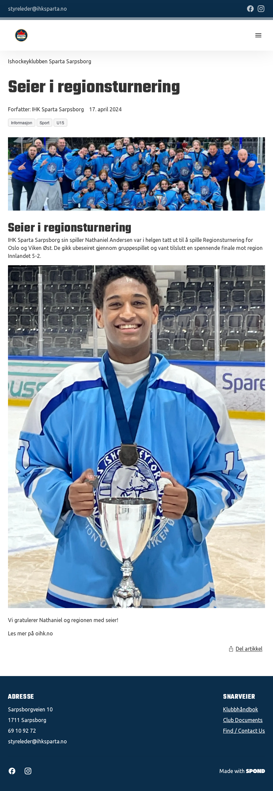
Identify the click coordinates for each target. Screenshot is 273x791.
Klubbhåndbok (240, 709)
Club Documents (243, 720)
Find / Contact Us (244, 731)
